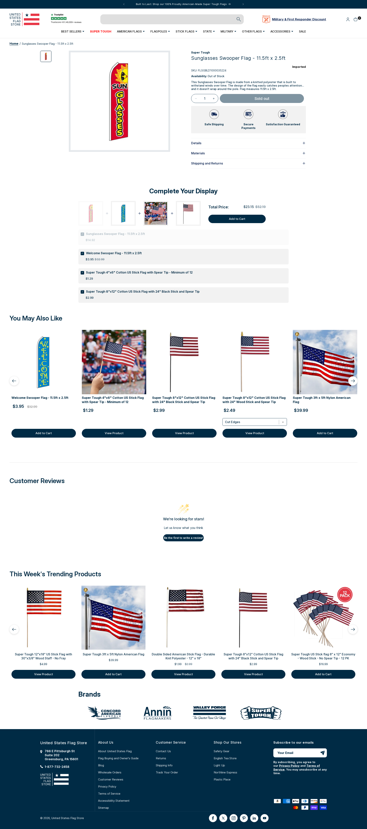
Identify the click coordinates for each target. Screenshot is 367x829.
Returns (161, 758)
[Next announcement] (243, 4)
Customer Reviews (110, 779)
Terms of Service (109, 793)
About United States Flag (115, 751)
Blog (101, 765)
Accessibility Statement (114, 800)
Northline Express (225, 772)
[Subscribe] (322, 752)
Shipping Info (164, 765)
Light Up (219, 765)
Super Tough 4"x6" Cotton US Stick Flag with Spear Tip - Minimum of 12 (139, 272)
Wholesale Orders (109, 772)
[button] (72, 31)
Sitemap (103, 808)
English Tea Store (225, 758)
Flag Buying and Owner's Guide (118, 758)
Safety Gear (221, 751)
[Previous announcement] (124, 4)
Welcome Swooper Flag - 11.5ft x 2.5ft (114, 253)
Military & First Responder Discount (299, 19)
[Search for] (239, 19)
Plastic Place (222, 779)
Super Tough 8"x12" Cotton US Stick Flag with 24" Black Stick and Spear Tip (143, 291)
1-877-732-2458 (57, 767)
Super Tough (200, 52)
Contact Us (163, 751)
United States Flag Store (67, 818)
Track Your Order (167, 772)
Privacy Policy (107, 786)
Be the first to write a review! (183, 537)
